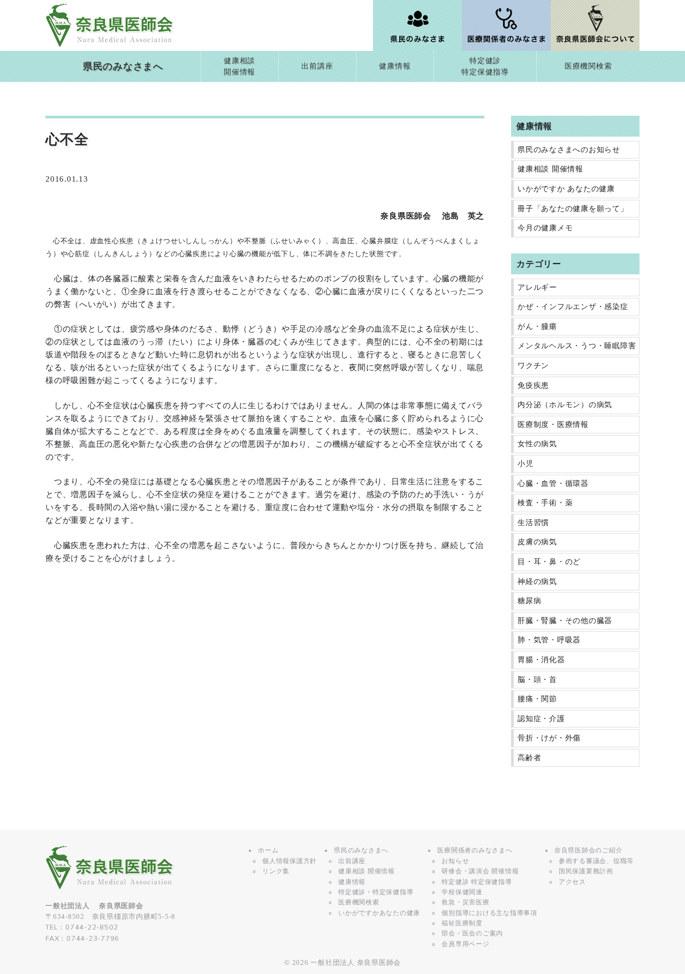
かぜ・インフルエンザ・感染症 (572, 307)
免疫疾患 (533, 385)
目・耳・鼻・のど (549, 562)
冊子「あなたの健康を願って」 (572, 209)
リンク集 (276, 871)
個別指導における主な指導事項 (489, 913)
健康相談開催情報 (239, 67)
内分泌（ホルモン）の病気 (564, 405)
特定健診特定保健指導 (485, 67)
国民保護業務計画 (586, 871)
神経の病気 (537, 582)
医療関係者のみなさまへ (474, 850)
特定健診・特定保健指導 (375, 892)
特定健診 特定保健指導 (477, 882)
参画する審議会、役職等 (596, 861)
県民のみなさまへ (123, 66)
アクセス (572, 882)
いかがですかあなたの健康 (379, 913)
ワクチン (533, 366)
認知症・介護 (541, 719)
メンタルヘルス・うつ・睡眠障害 (576, 346)
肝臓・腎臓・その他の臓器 (564, 621)
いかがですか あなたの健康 (566, 189)
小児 (525, 464)
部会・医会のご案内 (472, 933)
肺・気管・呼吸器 (549, 640)
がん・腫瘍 (537, 327)
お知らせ (455, 861)
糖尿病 (529, 601)
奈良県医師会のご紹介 (588, 850)
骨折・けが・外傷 (549, 738)
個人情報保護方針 (289, 861)
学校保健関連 (462, 892)
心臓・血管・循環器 (553, 483)
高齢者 (529, 758)
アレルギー (537, 287)
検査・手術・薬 (545, 503)
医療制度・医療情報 (553, 425)
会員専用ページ (465, 944)
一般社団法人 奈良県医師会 (355, 962)
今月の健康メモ (545, 228)
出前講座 (317, 66)
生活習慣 (533, 523)
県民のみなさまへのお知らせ (568, 150)
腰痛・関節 (537, 699)
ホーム (268, 850)
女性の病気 (537, 444)
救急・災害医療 (465, 902)
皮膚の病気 (537, 542)
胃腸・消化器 (541, 660)
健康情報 (394, 66)
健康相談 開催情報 (550, 169)
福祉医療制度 (462, 923)
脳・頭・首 (537, 680)
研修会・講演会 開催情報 (480, 871)
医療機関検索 (588, 66)
